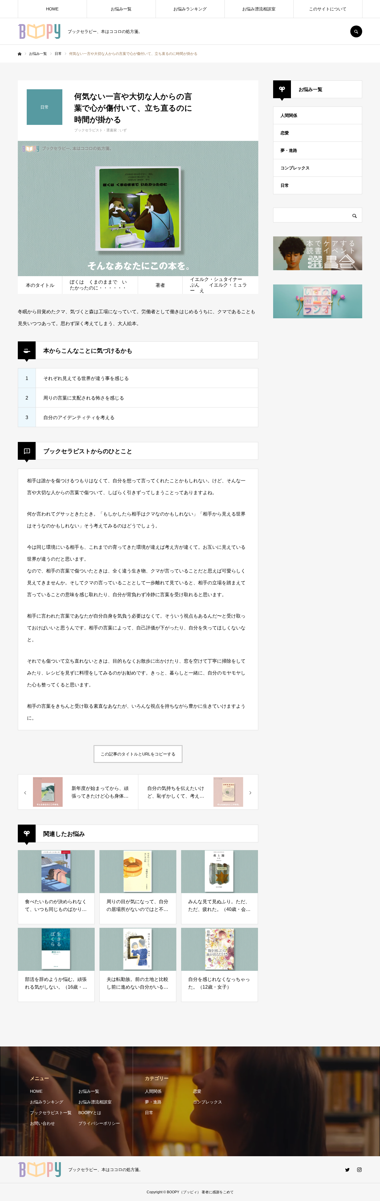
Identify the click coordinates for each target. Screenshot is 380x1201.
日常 (285, 185)
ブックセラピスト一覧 (51, 1112)
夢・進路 (289, 150)
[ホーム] (19, 54)
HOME (52, 9)
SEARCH (356, 31)
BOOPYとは (89, 1112)
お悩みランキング (190, 9)
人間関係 (289, 115)
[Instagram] (359, 1170)
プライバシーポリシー (99, 1123)
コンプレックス (295, 168)
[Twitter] (347, 1170)
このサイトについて (327, 9)
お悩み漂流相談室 (259, 9)
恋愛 (285, 133)
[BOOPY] (39, 31)
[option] (138, 208)
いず (123, 130)
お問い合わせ (42, 1123)
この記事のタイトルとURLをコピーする (138, 754)
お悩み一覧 (121, 9)
